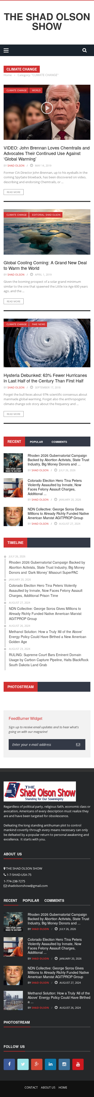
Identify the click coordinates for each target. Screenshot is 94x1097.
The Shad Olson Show (47, 21)
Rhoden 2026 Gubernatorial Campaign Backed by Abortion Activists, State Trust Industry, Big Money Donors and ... (58, 459)
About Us (48, 1087)
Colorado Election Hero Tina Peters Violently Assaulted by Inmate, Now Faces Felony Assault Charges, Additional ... (55, 487)
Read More (13, 192)
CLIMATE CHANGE (17, 90)
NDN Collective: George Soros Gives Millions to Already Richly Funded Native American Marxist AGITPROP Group (58, 513)
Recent (14, 441)
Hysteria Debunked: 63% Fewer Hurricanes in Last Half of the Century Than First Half (45, 378)
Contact (31, 1087)
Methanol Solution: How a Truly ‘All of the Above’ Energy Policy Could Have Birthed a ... (59, 997)
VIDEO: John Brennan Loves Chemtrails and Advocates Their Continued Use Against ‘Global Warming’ (47, 153)
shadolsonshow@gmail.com (27, 886)
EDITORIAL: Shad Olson (46, 214)
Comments (59, 442)
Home (63, 1087)
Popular (36, 442)
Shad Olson (15, 165)
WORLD (36, 90)
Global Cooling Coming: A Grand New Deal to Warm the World (45, 265)
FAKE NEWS (38, 324)
